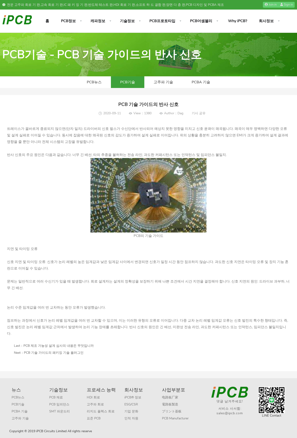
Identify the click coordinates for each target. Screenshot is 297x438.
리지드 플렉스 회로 (101, 411)
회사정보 (266, 21)
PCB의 (139, 235)
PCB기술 (127, 82)
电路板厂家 (170, 397)
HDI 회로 (93, 397)
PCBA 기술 (201, 82)
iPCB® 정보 (132, 397)
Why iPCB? (237, 21)
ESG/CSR (131, 404)
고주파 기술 (163, 82)
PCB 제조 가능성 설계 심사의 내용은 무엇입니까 (58, 346)
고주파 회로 (95, 404)
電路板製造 (170, 404)
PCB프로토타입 (162, 21)
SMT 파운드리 (59, 411)
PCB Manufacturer (175, 418)
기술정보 (127, 21)
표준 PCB (93, 418)
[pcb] (17, 19)
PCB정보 (68, 21)
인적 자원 (131, 418)
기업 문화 (131, 411)
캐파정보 (97, 21)
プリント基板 (171, 411)
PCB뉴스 (94, 82)
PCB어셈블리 (201, 21)
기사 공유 (199, 113)
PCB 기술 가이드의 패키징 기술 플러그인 (54, 352)
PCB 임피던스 (59, 404)
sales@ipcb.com (229, 413)
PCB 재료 (56, 397)
